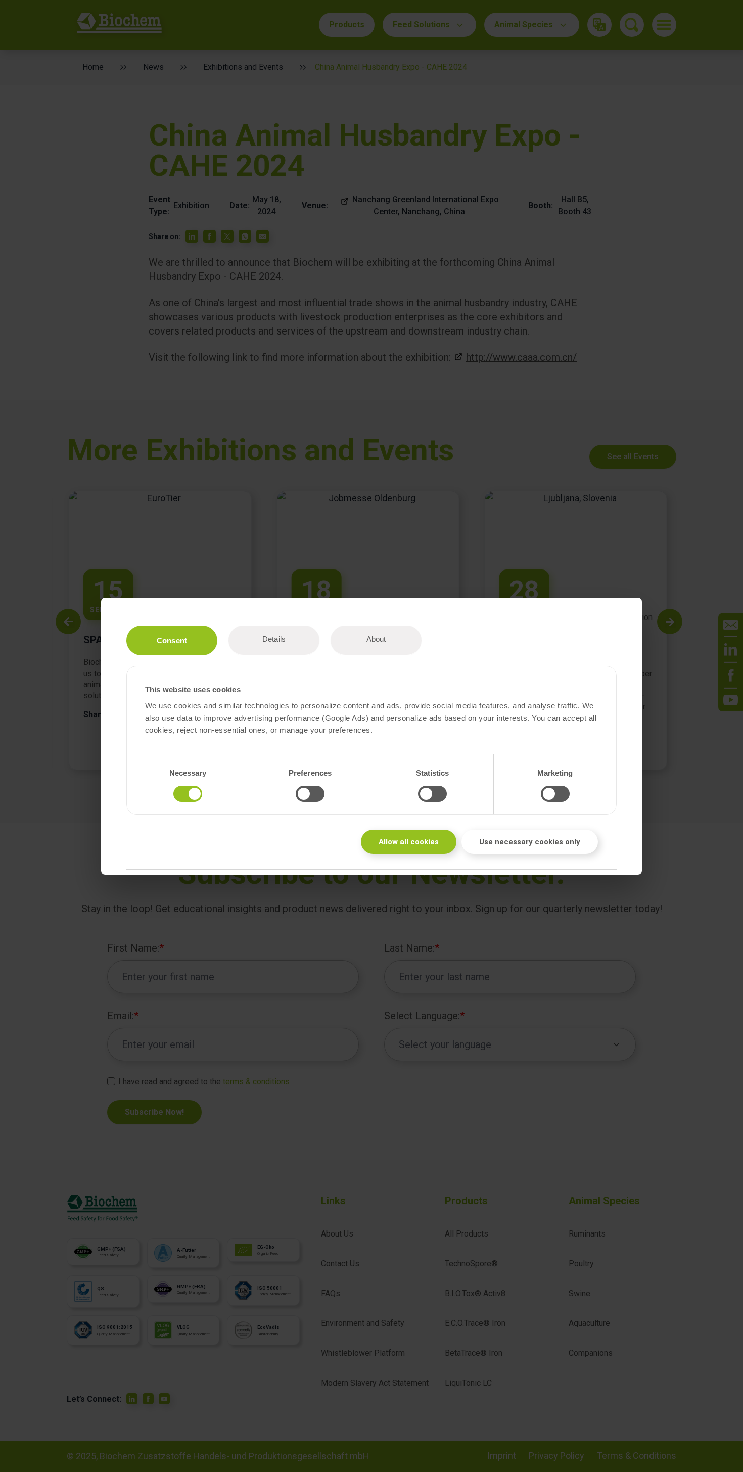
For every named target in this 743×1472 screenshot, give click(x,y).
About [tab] (376, 639)
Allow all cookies (409, 841)
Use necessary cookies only (529, 841)
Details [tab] (274, 639)
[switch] (310, 794)
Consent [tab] (172, 640)
